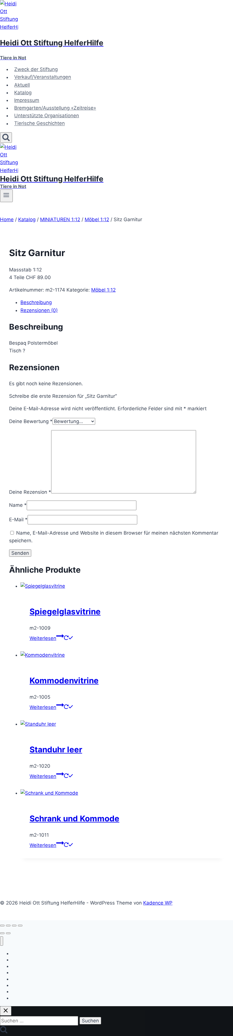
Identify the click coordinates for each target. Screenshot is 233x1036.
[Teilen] (14, 925)
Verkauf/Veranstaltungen (42, 77)
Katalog (23, 92)
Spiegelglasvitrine (65, 611)
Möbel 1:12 (103, 290)
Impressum (26, 100)
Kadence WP (157, 903)
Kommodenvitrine (64, 680)
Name (18, 505)
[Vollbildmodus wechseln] (8, 925)
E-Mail (18, 519)
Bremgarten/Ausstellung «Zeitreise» (55, 108)
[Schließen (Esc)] (20, 925)
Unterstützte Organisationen (46, 115)
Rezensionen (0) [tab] (39, 310)
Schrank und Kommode (74, 818)
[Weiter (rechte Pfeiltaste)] (8, 933)
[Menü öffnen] (6, 195)
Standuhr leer (56, 749)
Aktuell (22, 85)
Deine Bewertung (31, 421)
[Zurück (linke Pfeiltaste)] (2, 933)
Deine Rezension (30, 492)
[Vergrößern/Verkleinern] (2, 925)
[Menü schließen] (1, 941)
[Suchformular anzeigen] (6, 137)
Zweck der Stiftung (36, 69)
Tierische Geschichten (39, 123)
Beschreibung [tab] (36, 302)
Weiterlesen (43, 638)
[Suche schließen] (5, 1011)
